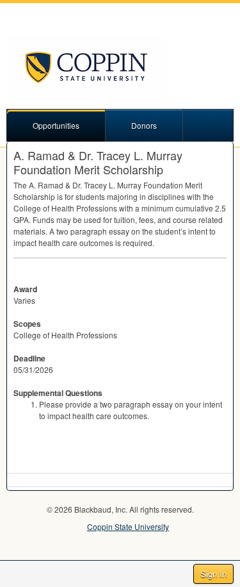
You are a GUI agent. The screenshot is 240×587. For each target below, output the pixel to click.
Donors (144, 125)
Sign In (213, 574)
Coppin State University (128, 526)
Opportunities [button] (56, 125)
